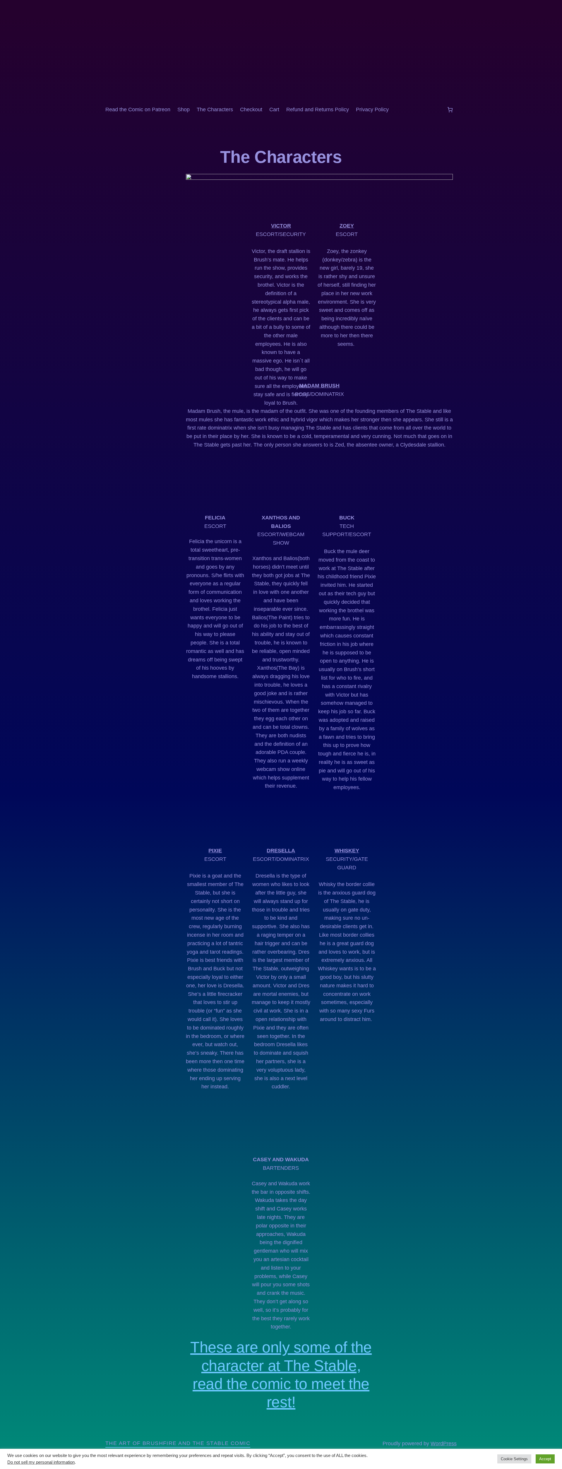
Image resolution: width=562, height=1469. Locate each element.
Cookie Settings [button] (514, 1459)
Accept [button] (545, 1459)
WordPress (444, 1443)
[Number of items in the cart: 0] (450, 109)
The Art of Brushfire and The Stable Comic (177, 1443)
